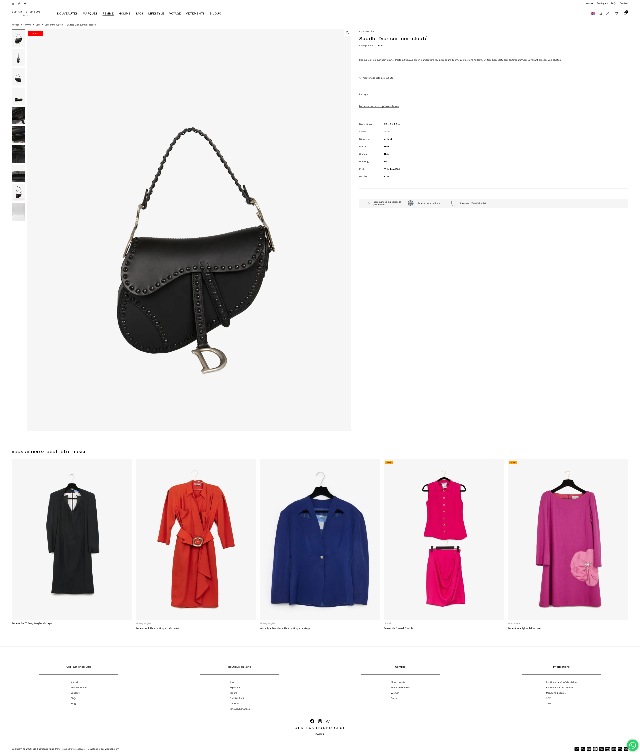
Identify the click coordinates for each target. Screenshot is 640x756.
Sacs (38, 25)
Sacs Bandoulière (53, 25)
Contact (624, 3)
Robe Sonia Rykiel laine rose (524, 628)
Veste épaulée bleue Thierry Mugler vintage (285, 628)
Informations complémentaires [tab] (379, 106)
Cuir (386, 176)
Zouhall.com (112, 749)
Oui (386, 161)
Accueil (15, 25)
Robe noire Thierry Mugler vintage (32, 623)
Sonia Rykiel (514, 623)
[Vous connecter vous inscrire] (607, 13)
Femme (27, 25)
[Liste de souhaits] (616, 13)
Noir (386, 154)
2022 (387, 131)
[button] (347, 32)
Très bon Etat (392, 169)
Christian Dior (366, 31)
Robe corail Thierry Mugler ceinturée (157, 628)
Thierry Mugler (143, 623)
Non (386, 146)
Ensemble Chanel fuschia (398, 628)
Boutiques (602, 3)
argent (388, 139)
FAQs (613, 3)
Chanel (387, 623)
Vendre (590, 3)
